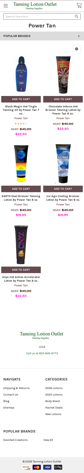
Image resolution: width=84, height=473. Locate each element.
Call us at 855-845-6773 (42, 353)
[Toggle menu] (5, 5)
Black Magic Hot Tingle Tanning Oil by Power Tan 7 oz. (21, 110)
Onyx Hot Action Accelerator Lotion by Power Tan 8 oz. (21, 278)
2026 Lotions (54, 388)
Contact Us (10, 394)
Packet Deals (54, 407)
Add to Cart (21, 99)
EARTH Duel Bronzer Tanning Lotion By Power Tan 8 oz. (21, 198)
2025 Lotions (54, 394)
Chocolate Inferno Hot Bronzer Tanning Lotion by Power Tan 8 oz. (63, 110)
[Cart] (79, 5)
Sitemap (8, 407)
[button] (77, 49)
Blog (6, 401)
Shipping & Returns (16, 388)
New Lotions (53, 414)
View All (48, 440)
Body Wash (52, 401)
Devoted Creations (15, 440)
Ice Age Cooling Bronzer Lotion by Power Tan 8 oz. (63, 198)
